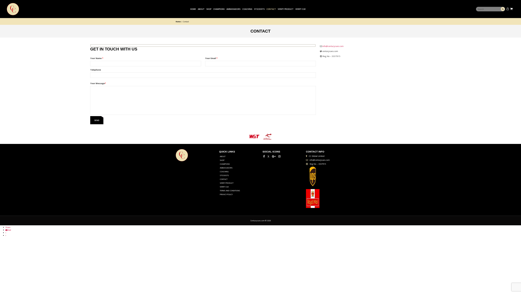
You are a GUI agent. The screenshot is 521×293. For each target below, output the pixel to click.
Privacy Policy (226, 194)
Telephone (95, 69)
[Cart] (512, 9)
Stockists (259, 9)
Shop (208, 9)
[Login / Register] (507, 9)
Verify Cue (300, 9)
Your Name (96, 58)
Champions (219, 9)
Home (193, 9)
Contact (271, 9)
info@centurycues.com (333, 46)
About (201, 9)
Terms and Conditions (230, 190)
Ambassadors (233, 9)
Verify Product (285, 9)
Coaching (247, 9)
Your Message (98, 83)
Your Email (211, 58)
